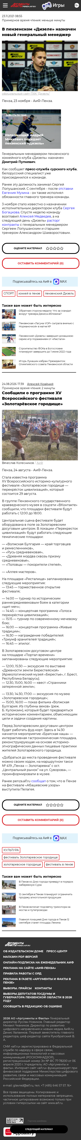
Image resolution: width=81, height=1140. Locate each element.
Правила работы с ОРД (22, 973)
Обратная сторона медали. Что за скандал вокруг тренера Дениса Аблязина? (45, 312)
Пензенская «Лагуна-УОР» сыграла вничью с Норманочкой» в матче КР (46, 325)
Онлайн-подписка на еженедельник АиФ (38, 962)
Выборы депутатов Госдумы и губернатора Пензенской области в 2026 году (37, 997)
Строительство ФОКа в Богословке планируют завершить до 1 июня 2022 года (45, 350)
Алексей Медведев (35, 216)
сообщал (38, 781)
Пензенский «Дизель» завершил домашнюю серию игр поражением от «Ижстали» (46, 337)
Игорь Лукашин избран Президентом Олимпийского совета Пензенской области (46, 363)
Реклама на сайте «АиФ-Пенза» (29, 968)
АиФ (40, 463)
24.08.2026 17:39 (13, 384)
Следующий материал (39, 1129)
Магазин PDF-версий (20, 957)
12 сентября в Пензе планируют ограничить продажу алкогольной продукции (45, 896)
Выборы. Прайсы (17, 988)
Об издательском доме (23, 951)
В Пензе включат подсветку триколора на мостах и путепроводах (44, 908)
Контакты (43, 988)
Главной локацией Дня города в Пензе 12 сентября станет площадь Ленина (44, 921)
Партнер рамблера (37, 1121)
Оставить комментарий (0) (41, 263)
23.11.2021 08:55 (12, 16)
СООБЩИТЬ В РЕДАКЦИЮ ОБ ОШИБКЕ (32, 1006)
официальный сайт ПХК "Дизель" (26, 93)
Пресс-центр (56, 951)
